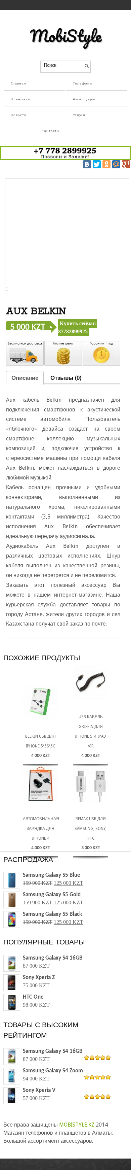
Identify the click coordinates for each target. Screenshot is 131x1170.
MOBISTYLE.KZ (76, 1125)
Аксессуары (84, 99)
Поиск (50, 65)
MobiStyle (65, 35)
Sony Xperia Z (39, 977)
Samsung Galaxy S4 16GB (53, 958)
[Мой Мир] (116, 164)
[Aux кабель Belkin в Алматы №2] (6, 289)
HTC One (33, 997)
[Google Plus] (126, 164)
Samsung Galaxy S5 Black (52, 914)
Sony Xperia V (39, 1090)
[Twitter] (97, 164)
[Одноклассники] (106, 164)
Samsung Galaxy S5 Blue (51, 875)
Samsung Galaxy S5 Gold (52, 895)
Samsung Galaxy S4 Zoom (53, 1071)
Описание (24, 377)
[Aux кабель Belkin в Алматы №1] (67, 231)
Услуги (79, 115)
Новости (19, 115)
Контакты (50, 131)
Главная (18, 84)
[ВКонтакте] (87, 164)
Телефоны (82, 84)
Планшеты (21, 99)
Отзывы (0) (65, 377)
